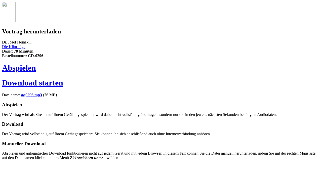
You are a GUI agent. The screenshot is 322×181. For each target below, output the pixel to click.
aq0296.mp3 (31, 95)
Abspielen (19, 67)
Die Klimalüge (13, 46)
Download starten (32, 82)
